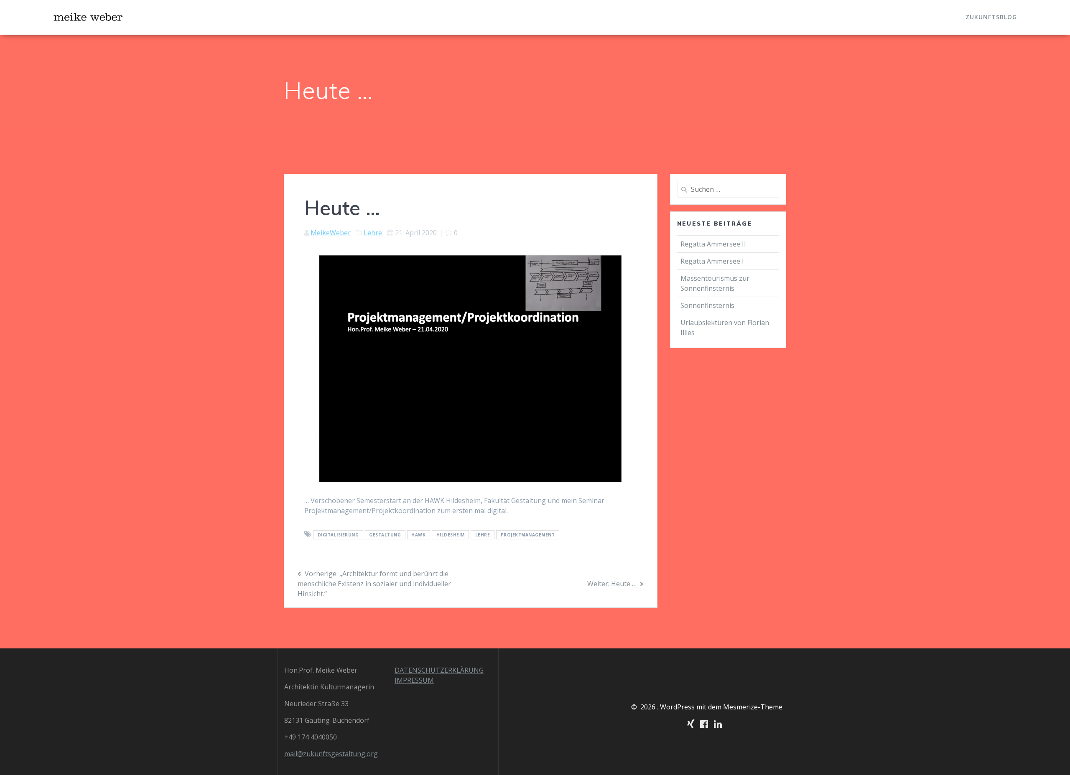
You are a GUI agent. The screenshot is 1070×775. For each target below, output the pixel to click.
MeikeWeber (331, 232)
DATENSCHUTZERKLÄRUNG (439, 670)
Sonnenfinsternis (707, 305)
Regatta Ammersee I (712, 261)
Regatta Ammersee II (713, 244)
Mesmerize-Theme (752, 706)
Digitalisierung (338, 535)
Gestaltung (385, 535)
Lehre (373, 232)
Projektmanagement (528, 535)
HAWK (418, 535)
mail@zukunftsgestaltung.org (331, 753)
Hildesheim (450, 535)
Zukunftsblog (991, 17)
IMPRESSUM (414, 680)
